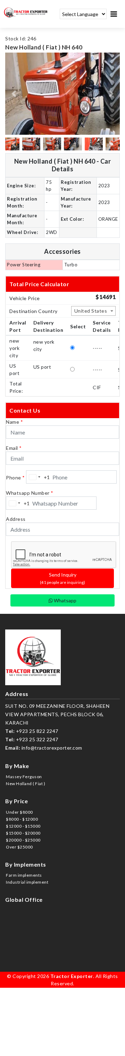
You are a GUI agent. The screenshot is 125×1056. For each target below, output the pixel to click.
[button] (14, 94)
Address (16, 519)
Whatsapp (64, 600)
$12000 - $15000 (23, 826)
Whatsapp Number (29, 493)
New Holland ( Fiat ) (25, 783)
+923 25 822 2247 (37, 731)
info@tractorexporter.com (52, 748)
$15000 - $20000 (23, 833)
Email (14, 448)
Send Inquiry (62, 578)
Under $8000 (19, 812)
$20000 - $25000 (23, 840)
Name (14, 422)
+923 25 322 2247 (37, 739)
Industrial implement (27, 882)
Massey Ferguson (24, 776)
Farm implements (24, 875)
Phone (15, 477)
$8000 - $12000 (22, 819)
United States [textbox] (90, 311)
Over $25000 (19, 847)
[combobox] (93, 311)
